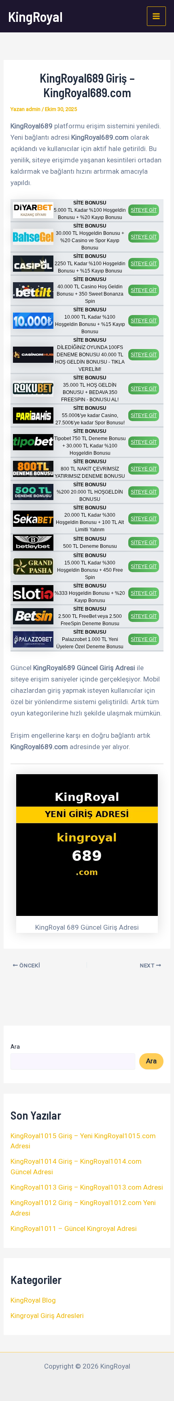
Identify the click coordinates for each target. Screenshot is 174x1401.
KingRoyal (35, 16)
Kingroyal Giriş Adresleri (47, 1316)
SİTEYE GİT (144, 210)
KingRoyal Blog (33, 1300)
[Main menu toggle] (156, 16)
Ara (15, 1046)
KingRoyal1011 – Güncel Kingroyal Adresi (74, 1228)
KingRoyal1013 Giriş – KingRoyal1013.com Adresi (87, 1187)
